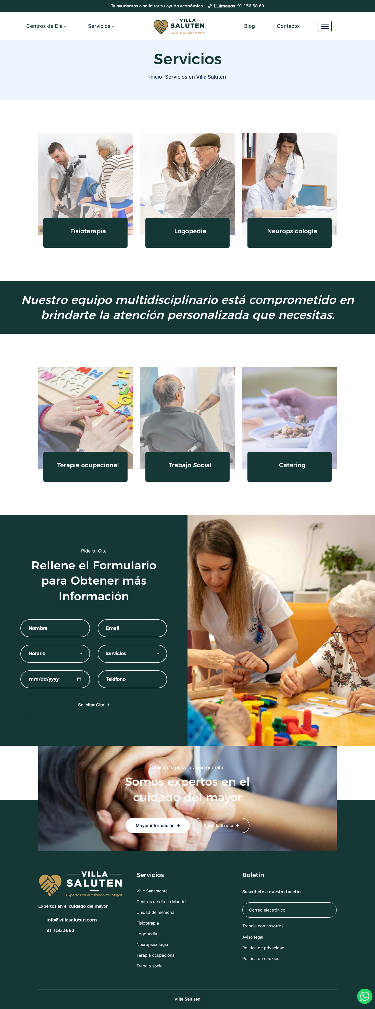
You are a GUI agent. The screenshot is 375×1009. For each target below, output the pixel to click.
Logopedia (190, 231)
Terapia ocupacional (88, 465)
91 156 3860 (60, 930)
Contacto (288, 26)
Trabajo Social (190, 465)
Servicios (99, 26)
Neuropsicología (292, 231)
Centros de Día (44, 26)
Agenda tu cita (218, 825)
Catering (292, 465)
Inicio (155, 76)
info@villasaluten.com (71, 920)
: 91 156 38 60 (239, 6)
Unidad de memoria (155, 912)
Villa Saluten (187, 999)
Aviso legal (252, 937)
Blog (249, 26)
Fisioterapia (88, 231)
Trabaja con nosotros (262, 925)
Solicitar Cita (91, 704)
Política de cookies (260, 958)
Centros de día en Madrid (161, 901)
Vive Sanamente (152, 890)
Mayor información (156, 825)
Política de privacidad (263, 947)
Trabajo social (150, 965)
